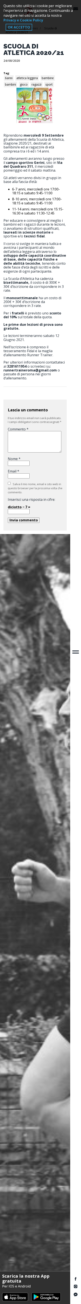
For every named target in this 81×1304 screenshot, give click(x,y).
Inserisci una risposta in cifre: (31, 499)
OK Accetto (19, 27)
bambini (10, 84)
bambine (48, 78)
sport (49, 84)
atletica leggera (27, 78)
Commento (18, 429)
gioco (24, 84)
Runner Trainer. (40, 355)
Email (13, 471)
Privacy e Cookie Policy (23, 20)
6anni (9, 78)
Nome (14, 458)
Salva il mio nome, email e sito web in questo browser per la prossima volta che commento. (35, 488)
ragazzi (36, 84)
